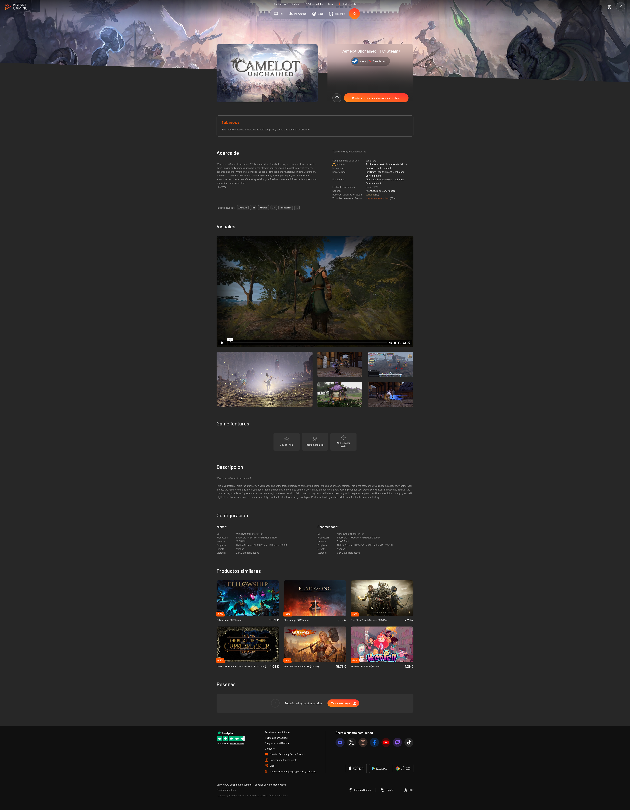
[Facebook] (374, 742)
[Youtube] (385, 742)
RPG (378, 190)
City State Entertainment (379, 171)
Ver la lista (371, 160)
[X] (351, 742)
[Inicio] (16, 7)
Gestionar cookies (226, 789)
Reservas (296, 4)
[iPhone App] (356, 768)
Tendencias (280, 4)
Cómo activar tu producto (379, 168)
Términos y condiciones (277, 732)
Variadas (370, 194)
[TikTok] (408, 742)
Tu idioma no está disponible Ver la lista (386, 164)
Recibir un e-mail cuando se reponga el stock (376, 97)
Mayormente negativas (378, 198)
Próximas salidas (314, 4)
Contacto (270, 748)
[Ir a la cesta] (609, 6)
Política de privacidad (276, 737)
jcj (273, 207)
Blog (330, 4)
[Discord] (340, 742)
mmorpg (263, 207)
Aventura (370, 190)
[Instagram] (363, 742)
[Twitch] (397, 742)
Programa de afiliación (277, 743)
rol (253, 207)
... (297, 207)
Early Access (388, 190)
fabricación (285, 207)
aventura (242, 207)
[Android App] (379, 768)
